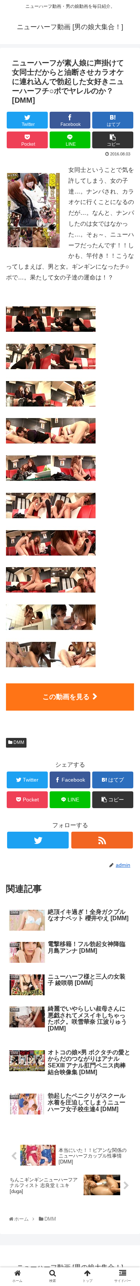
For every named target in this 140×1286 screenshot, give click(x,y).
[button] (126, 863)
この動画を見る (66, 697)
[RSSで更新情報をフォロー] (102, 840)
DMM (18, 742)
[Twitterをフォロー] (38, 840)
